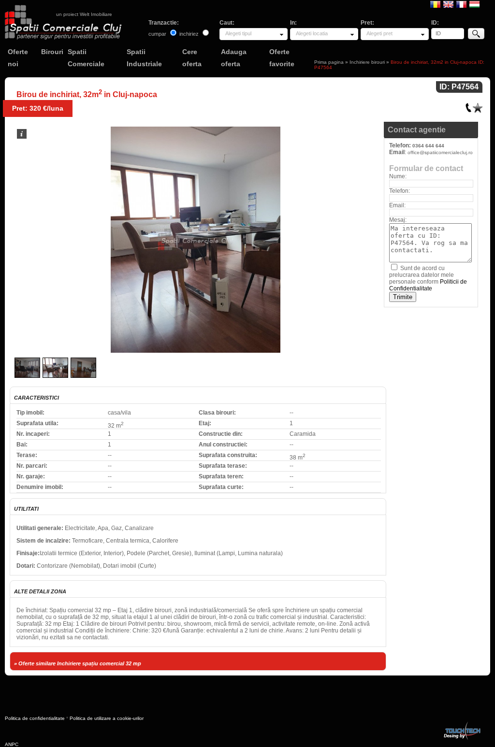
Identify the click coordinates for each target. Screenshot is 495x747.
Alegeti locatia (312, 33)
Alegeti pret (379, 33)
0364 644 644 (428, 145)
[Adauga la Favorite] (477, 105)
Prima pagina (329, 62)
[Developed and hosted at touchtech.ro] (461, 723)
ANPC (11, 744)
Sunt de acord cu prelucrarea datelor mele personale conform (428, 278)
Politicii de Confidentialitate (428, 285)
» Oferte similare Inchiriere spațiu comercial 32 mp (77, 663)
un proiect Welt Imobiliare (84, 14)
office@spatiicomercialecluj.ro (440, 152)
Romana (435, 4)
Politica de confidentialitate (35, 718)
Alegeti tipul (238, 33)
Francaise (461, 4)
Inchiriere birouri (367, 62)
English (448, 4)
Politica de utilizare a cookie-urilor (107, 718)
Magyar (474, 4)
